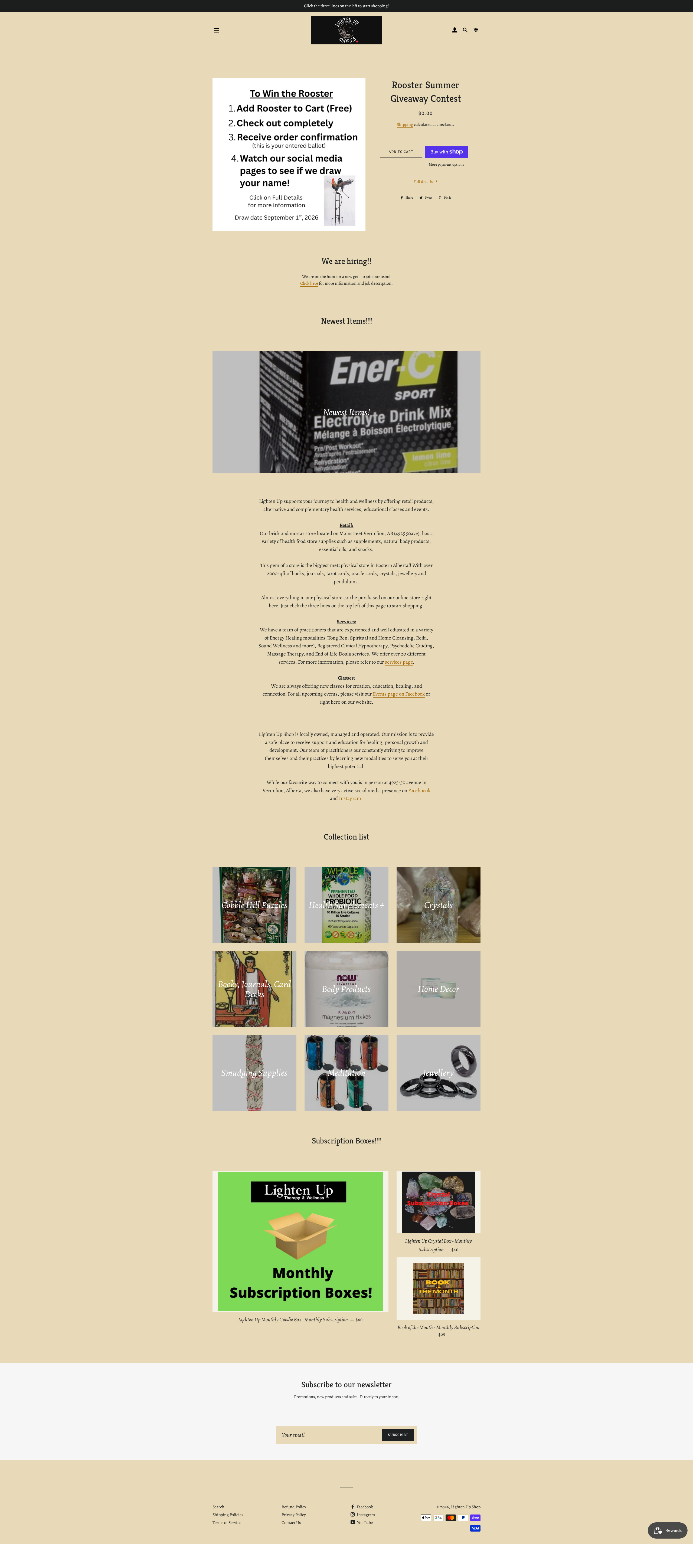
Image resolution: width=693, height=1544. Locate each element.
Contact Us (291, 1523)
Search (218, 1507)
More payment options (446, 164)
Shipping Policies (228, 1515)
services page (399, 662)
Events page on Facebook (399, 693)
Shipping (405, 124)
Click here (309, 283)
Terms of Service (227, 1523)
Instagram (350, 798)
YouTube (364, 1523)
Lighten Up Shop (465, 1507)
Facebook (364, 1507)
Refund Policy (294, 1507)
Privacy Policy (294, 1515)
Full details (423, 182)
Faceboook (419, 790)
